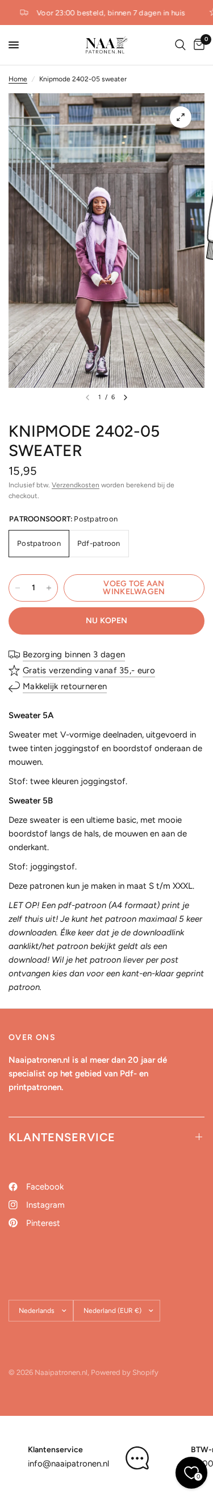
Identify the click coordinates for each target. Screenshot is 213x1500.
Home (18, 79)
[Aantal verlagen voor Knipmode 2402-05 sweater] (17, 588)
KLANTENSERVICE (62, 1137)
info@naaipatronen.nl (68, 1463)
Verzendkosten (75, 485)
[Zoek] (180, 45)
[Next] (125, 397)
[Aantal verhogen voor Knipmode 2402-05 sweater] (48, 588)
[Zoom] (180, 117)
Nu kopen (106, 620)
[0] (197, 45)
